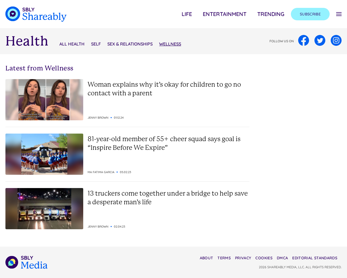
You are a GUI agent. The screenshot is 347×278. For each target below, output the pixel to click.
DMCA (282, 258)
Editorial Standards (314, 258)
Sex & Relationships (130, 44)
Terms (224, 258)
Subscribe (310, 14)
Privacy (243, 258)
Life (187, 14)
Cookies (263, 258)
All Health (72, 44)
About (206, 258)
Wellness (170, 44)
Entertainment (224, 14)
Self (96, 44)
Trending (270, 14)
